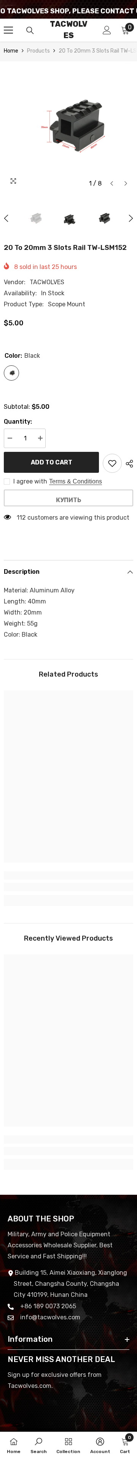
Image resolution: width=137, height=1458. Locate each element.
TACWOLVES (47, 282)
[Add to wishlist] (112, 463)
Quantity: (18, 421)
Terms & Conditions (75, 481)
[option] (68, 126)
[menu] (8, 30)
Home (11, 51)
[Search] (30, 30)
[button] (111, 183)
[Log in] (107, 30)
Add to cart (51, 462)
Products (38, 51)
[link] (68, 887)
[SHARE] (127, 464)
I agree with (30, 481)
